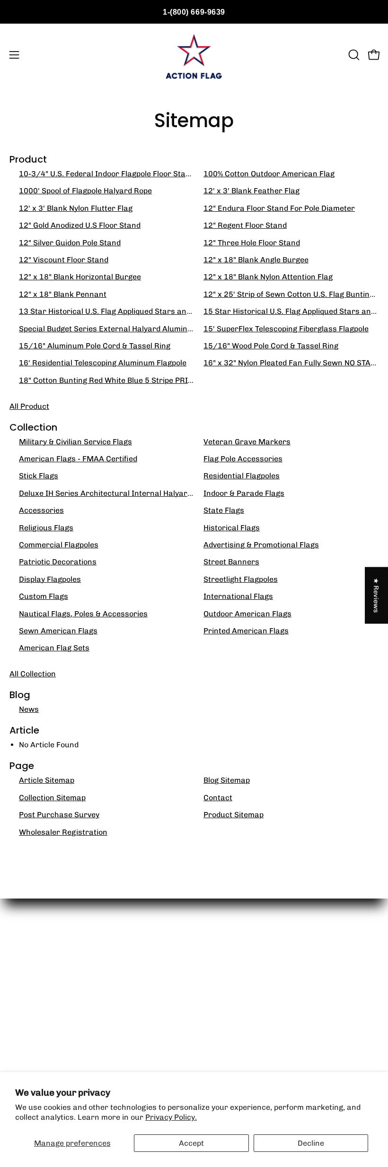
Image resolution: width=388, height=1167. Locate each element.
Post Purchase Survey (59, 814)
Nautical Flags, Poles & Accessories (83, 613)
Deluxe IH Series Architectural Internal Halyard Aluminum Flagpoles (142, 493)
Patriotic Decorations (58, 561)
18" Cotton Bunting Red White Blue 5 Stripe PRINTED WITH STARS (136, 380)
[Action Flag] (194, 55)
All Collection (32, 673)
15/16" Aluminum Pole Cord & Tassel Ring (94, 345)
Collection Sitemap (52, 797)
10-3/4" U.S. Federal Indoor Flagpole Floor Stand (106, 173)
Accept (191, 1143)
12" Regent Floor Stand (245, 225)
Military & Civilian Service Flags (75, 441)
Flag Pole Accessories (242, 458)
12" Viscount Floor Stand (63, 259)
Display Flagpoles (50, 579)
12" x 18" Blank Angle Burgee (256, 259)
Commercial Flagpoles (58, 544)
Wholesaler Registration (63, 832)
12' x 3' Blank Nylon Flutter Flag (75, 208)
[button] (353, 54)
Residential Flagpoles (241, 475)
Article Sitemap (46, 780)
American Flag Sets (54, 647)
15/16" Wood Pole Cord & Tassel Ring (270, 345)
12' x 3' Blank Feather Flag (251, 190)
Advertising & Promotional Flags (261, 544)
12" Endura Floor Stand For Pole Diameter (279, 208)
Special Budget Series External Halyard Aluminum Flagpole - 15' (133, 328)
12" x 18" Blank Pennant (62, 294)
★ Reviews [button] (376, 595)
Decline (311, 1143)
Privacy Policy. (171, 1117)
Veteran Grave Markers (247, 441)
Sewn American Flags (58, 630)
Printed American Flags (246, 630)
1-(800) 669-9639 (194, 12)
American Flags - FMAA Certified (78, 458)
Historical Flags (231, 527)
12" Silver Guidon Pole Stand (70, 242)
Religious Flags (46, 527)
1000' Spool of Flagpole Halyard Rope (85, 190)
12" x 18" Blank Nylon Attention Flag (268, 276)
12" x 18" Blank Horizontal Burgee (80, 276)
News (29, 709)
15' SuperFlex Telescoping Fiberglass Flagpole (286, 328)
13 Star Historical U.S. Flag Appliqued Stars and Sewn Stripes (129, 311)
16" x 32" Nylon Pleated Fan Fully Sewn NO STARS (291, 362)
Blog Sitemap (226, 780)
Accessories (41, 510)
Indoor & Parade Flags (243, 493)
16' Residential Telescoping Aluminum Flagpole (102, 362)
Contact (217, 797)
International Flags (238, 596)
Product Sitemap (233, 814)
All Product (29, 406)
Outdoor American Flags (247, 613)
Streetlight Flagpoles (240, 579)
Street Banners (231, 561)
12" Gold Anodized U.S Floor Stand (80, 225)
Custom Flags (43, 596)
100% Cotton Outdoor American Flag (269, 173)
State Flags (223, 510)
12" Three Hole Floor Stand (251, 242)
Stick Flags (38, 475)
